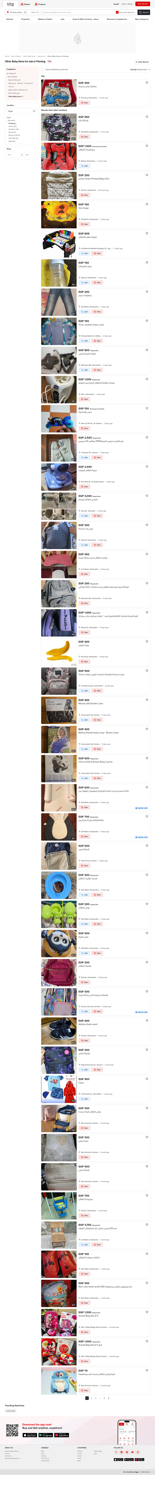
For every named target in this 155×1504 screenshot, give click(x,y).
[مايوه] (95, 1089)
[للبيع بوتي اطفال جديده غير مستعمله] (95, 1381)
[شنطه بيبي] (95, 1176)
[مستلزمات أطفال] (95, 156)
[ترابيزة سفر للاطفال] (95, 243)
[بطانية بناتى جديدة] (95, 93)
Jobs (62, 19)
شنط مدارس (10, 1411)
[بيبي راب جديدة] (95, 535)
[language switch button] (116, 4)
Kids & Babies (16, 56)
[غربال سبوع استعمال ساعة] (95, 331)
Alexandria (41, 56)
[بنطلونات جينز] (95, 302)
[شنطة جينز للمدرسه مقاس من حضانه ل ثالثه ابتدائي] (95, 593)
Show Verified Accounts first (57, 69)
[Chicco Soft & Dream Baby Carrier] (95, 768)
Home (7, 56)
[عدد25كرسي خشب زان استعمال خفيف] (95, 1235)
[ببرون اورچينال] (95, 273)
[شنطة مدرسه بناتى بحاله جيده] (95, 1002)
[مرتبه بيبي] (95, 1147)
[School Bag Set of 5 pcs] (95, 1351)
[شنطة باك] (95, 127)
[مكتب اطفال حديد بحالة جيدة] (95, 564)
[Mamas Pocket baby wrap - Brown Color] (95, 739)
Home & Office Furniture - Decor (86, 19)
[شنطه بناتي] (95, 1060)
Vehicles (9, 19)
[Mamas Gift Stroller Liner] (95, 710)
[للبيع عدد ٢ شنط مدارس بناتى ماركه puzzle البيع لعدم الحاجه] (95, 623)
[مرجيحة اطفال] (95, 1206)
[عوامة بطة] (95, 214)
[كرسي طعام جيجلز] (95, 506)
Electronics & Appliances (117, 19)
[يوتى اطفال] (95, 914)
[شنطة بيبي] (95, 856)
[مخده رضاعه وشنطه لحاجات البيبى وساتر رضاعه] (95, 681)
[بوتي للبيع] (95, 943)
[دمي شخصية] (95, 418)
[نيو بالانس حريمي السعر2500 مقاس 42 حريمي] (95, 448)
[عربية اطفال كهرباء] (95, 477)
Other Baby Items (29, 56)
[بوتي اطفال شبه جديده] (95, 1118)
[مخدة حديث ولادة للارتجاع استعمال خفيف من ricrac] (95, 797)
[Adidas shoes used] (95, 1031)
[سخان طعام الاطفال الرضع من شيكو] (95, 389)
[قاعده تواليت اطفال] (95, 885)
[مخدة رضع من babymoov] (95, 827)
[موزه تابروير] (95, 652)
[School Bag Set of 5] (95, 1322)
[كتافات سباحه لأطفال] (95, 1264)
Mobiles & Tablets (45, 19)
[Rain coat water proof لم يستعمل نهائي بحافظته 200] (95, 1293)
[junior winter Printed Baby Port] (95, 185)
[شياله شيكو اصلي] (95, 360)
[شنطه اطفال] (95, 972)
